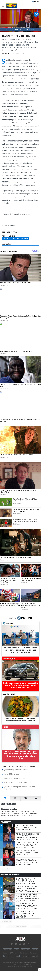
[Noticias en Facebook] (16, 944)
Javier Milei (7, 238)
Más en (12, 618)
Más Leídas (6, 822)
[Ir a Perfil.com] (36, 1)
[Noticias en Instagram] (12, 944)
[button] (37, 70)
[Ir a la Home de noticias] (20, 939)
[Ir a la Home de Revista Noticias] (11, 6)
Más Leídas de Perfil (10, 874)
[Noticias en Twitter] (20, 944)
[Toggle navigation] (3, 5)
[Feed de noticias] (24, 944)
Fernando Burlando (20, 238)
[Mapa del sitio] (29, 944)
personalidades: (8, 236)
